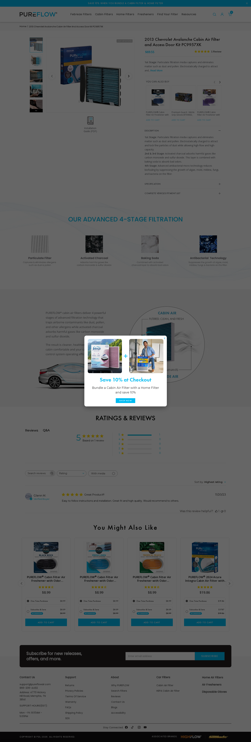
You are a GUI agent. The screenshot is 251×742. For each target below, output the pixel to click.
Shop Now (125, 400)
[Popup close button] (164, 337)
